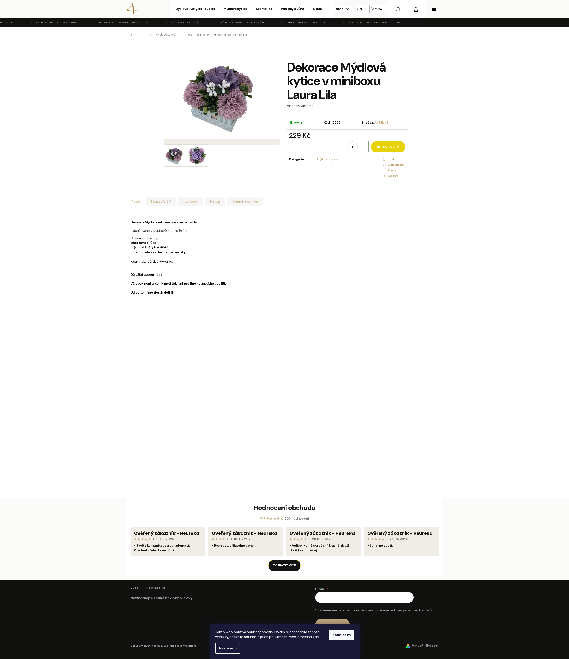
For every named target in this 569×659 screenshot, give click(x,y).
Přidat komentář (147, 471)
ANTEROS (381, 122)
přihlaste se (248, 440)
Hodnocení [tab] (190, 202)
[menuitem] (195, 9)
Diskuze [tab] (215, 202)
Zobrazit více (284, 565)
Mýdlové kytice (327, 159)
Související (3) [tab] (161, 202)
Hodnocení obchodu (284, 508)
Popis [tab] (136, 202)
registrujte (282, 440)
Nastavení (228, 648)
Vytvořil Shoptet (425, 646)
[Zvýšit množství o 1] (363, 146)
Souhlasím (341, 634)
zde (316, 636)
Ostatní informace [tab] (245, 202)
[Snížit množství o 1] (341, 146)
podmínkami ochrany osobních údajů (400, 610)
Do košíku (391, 147)
